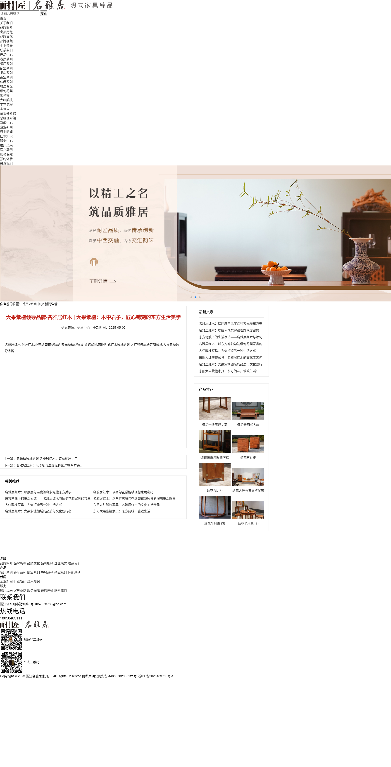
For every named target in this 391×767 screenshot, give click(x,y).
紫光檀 (5, 95)
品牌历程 (20, 563)
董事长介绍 (8, 113)
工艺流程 (6, 104)
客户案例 (6, 149)
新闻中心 (6, 122)
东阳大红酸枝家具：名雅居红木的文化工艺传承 (126, 504)
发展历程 (6, 31)
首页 (3, 18)
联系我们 (6, 50)
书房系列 (6, 72)
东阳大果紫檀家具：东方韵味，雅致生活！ (123, 511)
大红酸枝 (6, 99)
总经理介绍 (8, 118)
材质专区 (6, 86)
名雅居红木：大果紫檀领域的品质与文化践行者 (38, 511)
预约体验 (6, 158)
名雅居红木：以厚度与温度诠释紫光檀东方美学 (38, 492)
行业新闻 (6, 131)
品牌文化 (6, 36)
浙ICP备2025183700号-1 (156, 676)
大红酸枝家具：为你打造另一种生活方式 (33, 504)
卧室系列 (6, 68)
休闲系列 (6, 81)
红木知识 (6, 136)
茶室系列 (6, 77)
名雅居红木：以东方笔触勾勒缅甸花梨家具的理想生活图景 (134, 498)
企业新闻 (6, 127)
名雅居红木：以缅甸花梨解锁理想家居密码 (123, 492)
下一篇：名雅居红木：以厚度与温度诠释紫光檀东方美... (43, 465)
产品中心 (6, 54)
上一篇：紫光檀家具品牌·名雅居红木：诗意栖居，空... (42, 458)
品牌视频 (6, 41)
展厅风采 (6, 145)
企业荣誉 (6, 45)
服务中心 (6, 140)
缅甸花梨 (6, 90)
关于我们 (6, 22)
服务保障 (6, 154)
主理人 (5, 109)
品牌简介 (6, 27)
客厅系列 (6, 59)
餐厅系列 (6, 63)
